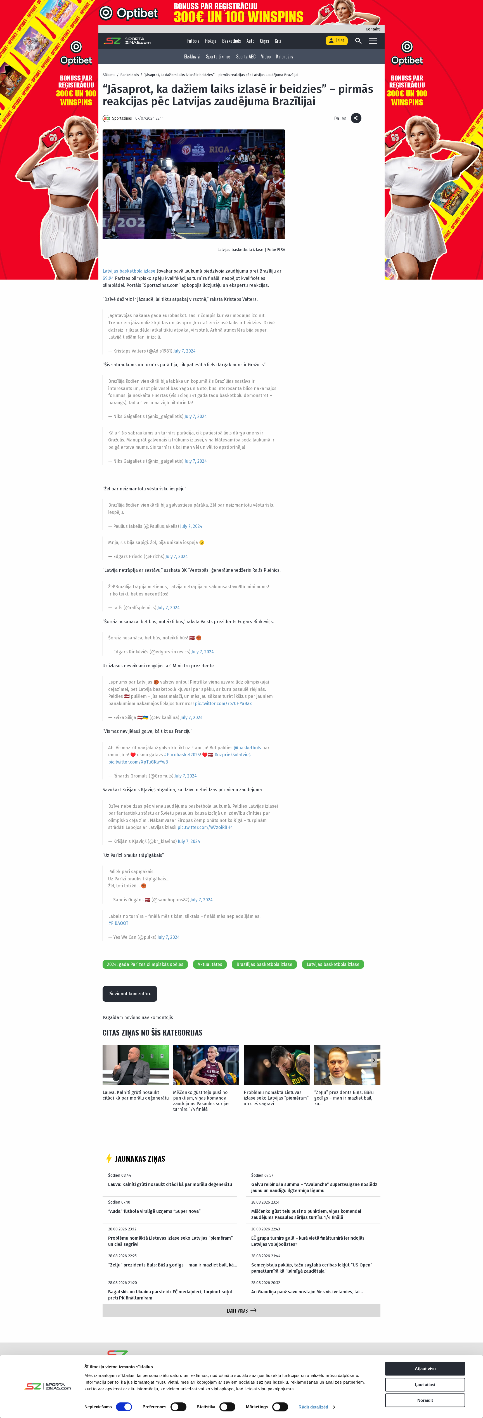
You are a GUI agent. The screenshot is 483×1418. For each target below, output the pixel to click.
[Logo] (127, 41)
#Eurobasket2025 (182, 754)
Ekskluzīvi (192, 56)
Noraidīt (425, 1400)
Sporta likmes (218, 56)
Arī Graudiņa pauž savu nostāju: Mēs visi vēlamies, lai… (307, 1291)
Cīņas (264, 40)
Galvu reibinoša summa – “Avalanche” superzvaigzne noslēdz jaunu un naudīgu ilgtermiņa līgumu (314, 1187)
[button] (374, 1060)
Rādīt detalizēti (313, 1407)
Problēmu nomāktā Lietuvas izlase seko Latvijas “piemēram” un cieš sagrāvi (276, 1098)
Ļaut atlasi (425, 1384)
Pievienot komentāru (129, 993)
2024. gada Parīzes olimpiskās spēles (145, 964)
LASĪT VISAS (237, 1310)
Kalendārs (284, 56)
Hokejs (211, 40)
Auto (250, 40)
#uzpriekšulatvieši (233, 754)
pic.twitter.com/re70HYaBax (223, 703)
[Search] (358, 40)
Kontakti (373, 29)
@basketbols (247, 747)
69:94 (108, 278)
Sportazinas (122, 118)
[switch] (178, 1406)
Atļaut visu (425, 1368)
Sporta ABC (245, 56)
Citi (278, 40)
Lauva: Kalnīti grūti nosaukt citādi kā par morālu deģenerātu (136, 1095)
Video (266, 56)
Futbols (193, 40)
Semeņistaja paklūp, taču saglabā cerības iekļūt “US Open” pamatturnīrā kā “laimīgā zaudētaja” (311, 1268)
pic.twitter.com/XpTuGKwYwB (138, 762)
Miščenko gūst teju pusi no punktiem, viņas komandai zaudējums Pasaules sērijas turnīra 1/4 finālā (201, 1101)
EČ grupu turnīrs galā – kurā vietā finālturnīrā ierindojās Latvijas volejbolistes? (307, 1241)
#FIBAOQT (118, 923)
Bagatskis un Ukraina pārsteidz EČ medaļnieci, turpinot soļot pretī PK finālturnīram (170, 1295)
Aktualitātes (210, 964)
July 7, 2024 (184, 351)
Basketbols (231, 40)
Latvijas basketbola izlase (129, 271)
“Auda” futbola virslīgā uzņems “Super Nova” (154, 1211)
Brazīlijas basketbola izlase (264, 964)
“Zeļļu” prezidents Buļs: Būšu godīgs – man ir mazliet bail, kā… (344, 1098)
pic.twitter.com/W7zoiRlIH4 (205, 827)
